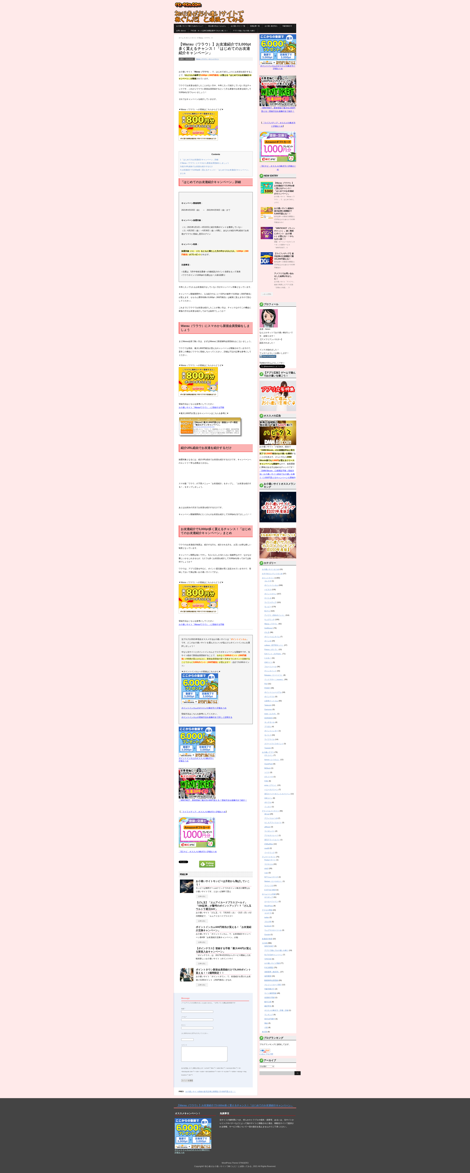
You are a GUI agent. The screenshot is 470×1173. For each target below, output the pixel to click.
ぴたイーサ (268, 777)
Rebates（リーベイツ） (273, 675)
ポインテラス (269, 697)
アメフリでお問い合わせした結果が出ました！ (284, 276)
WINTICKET (269, 946)
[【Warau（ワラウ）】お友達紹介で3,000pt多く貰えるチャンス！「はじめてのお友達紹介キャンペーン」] (267, 193)
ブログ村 (267, 922)
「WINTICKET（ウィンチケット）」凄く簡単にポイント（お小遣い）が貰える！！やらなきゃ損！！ (284, 233)
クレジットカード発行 (273, 985)
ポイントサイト (214, 59)
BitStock (267, 768)
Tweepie (267, 748)
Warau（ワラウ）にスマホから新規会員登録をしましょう (204, 163)
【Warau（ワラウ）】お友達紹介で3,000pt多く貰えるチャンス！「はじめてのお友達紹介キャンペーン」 (284, 188)
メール (184, 1017)
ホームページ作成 (269, 894)
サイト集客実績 (270, 993)
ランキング (268, 1015)
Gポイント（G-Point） (273, 654)
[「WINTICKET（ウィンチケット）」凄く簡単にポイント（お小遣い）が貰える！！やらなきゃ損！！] (267, 238)
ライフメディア (270, 602)
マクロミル (268, 864)
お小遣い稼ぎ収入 (271, 26)
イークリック (269, 852)
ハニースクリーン (271, 789)
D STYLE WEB (270, 890)
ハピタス (267, 589)
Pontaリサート (270, 860)
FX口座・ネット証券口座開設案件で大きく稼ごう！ (209, 31)
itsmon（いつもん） (272, 760)
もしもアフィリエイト (273, 823)
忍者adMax (268, 844)
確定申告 (267, 1006)
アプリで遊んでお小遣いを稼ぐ (244, 31)
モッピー (267, 607)
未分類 (264, 1032)
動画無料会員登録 (271, 980)
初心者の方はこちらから (217, 26)
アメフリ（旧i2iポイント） (274, 615)
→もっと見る (266, 294)
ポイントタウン (270, 594)
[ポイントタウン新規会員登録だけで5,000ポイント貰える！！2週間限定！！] (186, 980)
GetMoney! (268, 628)
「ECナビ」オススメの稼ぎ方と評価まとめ (198, 852)
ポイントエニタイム (272, 637)
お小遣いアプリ (268, 752)
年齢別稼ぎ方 (287, 26)
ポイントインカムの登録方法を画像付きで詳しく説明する (206, 717)
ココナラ (267, 913)
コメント (184, 1045)
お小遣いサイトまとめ (270, 569)
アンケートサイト (269, 857)
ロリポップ (268, 897)
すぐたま (267, 598)
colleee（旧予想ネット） (274, 645)
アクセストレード (271, 835)
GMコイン (268, 798)
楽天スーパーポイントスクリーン (277, 794)
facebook (267, 926)
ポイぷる (267, 641)
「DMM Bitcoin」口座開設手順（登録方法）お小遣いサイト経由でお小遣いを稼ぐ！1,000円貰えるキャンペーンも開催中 (277, 474)
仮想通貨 (267, 976)
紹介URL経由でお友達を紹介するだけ (196, 166)
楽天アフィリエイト (272, 840)
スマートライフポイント (273, 744)
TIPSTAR (267, 959)
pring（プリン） (270, 785)
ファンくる (268, 886)
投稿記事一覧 (255, 26)
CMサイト (268, 662)
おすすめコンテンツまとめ (272, 574)
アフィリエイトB (270, 818)
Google (267, 934)
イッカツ (267, 807)
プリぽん (267, 726)
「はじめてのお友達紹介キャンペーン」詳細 (199, 160)
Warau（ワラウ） (202, 59)
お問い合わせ (181, 31)
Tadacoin (267, 705)
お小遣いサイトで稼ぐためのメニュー (189, 26)
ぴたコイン (268, 755)
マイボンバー (269, 831)
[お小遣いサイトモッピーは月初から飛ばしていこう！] (186, 892)
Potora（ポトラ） (271, 649)
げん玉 (267, 632)
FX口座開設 (268, 967)
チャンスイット (270, 671)
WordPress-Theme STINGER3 (235, 1163)
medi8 (266, 848)
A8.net (266, 814)
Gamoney (268, 709)
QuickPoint (268, 764)
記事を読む (202, 896)
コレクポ (267, 581)
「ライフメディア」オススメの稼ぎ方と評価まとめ (203, 812)
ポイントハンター (271, 731)
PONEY (267, 688)
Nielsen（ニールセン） (273, 881)
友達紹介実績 (269, 997)
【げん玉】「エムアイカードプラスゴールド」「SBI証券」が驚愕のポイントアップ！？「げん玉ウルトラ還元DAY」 (223, 905)
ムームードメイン (271, 901)
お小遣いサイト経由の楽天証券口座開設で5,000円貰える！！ (210, 1091)
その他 (264, 943)
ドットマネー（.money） (274, 679)
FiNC (266, 781)
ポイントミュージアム (273, 692)
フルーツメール (270, 667)
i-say (266, 873)
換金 (266, 1023)
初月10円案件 (269, 1019)
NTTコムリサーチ (271, 877)
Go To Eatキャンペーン (273, 955)
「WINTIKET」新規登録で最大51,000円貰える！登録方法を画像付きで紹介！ (213, 800)
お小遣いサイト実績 (272, 963)
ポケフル (267, 802)
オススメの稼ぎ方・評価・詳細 (276, 1010)
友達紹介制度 (267, 939)
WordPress (268, 906)
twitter (266, 917)
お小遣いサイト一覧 (238, 26)
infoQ (266, 868)
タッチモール (269, 722)
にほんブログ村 (266, 1054)
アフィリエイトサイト (270, 811)
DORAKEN (268, 718)
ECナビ (267, 611)
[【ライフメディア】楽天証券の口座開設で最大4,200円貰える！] (267, 263)
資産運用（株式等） (272, 972)
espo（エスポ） (270, 714)
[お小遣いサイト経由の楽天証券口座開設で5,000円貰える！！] (267, 218)
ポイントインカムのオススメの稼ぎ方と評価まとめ (203, 708)
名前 (183, 1009)
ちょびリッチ (269, 619)
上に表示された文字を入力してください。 (195, 1033)
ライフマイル (269, 739)
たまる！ (267, 658)
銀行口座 (267, 1002)
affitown (267, 827)
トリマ (267, 772)
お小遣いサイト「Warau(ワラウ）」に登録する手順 (201, 407)
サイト (183, 1025)
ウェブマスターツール (273, 930)
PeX (266, 684)
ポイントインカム (271, 585)
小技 (266, 1027)
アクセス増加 (267, 910)
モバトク (267, 735)
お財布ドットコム (271, 701)
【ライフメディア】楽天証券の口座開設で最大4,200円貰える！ (284, 256)
